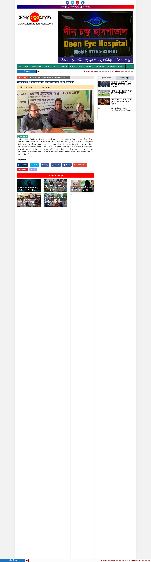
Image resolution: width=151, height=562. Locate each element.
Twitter (35, 165)
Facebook (23, 165)
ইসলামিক (88, 66)
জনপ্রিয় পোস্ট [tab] (124, 78)
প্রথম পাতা (23, 77)
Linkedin (56, 165)
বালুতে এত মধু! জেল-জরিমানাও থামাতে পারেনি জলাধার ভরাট (126, 71)
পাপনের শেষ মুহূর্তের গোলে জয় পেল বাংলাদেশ (121, 92)
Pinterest (23, 169)
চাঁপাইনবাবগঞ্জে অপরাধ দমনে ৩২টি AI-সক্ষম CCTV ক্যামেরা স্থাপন (27, 202)
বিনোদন (63, 66)
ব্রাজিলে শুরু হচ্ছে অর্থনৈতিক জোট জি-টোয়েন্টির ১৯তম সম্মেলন (122, 84)
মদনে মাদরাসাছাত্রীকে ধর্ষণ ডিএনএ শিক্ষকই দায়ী (81, 188)
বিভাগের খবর (99, 66)
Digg (46, 165)
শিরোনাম (60, 77)
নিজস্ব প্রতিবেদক (36, 66)
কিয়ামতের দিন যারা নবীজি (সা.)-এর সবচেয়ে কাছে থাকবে (121, 101)
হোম (26, 66)
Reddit (67, 165)
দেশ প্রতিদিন (53, 77)
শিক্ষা (80, 66)
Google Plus (81, 165)
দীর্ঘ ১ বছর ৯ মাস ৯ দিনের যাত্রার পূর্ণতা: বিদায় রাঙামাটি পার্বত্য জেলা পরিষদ (55, 201)
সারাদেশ (65, 77)
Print (34, 169)
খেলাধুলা (47, 66)
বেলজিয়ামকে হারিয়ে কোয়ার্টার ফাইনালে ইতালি (121, 109)
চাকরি (55, 66)
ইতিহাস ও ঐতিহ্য (36, 77)
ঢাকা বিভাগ (45, 77)
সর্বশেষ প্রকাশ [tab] (106, 78)
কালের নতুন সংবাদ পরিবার (116, 66)
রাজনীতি (73, 66)
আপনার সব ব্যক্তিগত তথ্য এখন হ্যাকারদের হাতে (107, 561)
